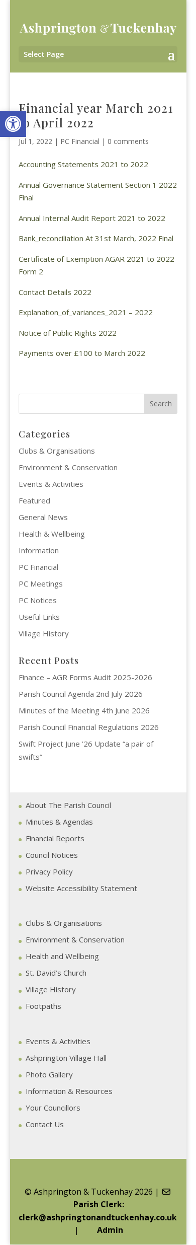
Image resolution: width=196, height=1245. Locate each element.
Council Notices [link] (52, 855)
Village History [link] (44, 633)
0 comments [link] (128, 141)
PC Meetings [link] (41, 583)
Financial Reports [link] (55, 838)
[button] (171, 55)
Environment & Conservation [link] (68, 467)
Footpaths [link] (43, 1006)
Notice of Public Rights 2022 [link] (68, 333)
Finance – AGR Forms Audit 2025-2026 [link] (85, 677)
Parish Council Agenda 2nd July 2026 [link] (81, 694)
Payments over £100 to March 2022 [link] (82, 353)
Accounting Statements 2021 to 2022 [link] (83, 164)
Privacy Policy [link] (49, 871)
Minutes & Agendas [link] (59, 822)
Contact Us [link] (45, 1124)
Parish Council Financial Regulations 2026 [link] (89, 727)
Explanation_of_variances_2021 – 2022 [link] (86, 312)
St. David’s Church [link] (56, 973)
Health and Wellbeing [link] (62, 956)
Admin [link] (108, 1229)
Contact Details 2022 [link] (55, 292)
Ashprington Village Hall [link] (66, 1058)
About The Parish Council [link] (68, 805)
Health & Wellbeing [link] (52, 534)
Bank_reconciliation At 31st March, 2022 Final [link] (96, 238)
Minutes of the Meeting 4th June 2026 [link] (84, 710)
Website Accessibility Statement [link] (81, 888)
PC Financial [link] (80, 141)
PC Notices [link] (38, 600)
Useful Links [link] (39, 617)
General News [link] (43, 517)
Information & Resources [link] (69, 1091)
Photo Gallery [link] (49, 1074)
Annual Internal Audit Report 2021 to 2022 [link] (92, 218)
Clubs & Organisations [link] (57, 451)
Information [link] (39, 550)
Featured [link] (34, 500)
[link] (13, 124)
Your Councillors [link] (53, 1108)
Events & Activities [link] (51, 484)
